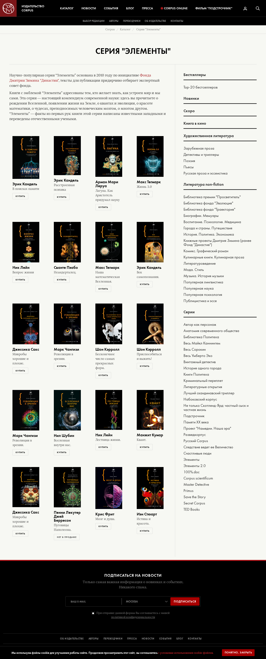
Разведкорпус (194, 435)
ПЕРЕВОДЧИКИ (113, 638)
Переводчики (131, 21)
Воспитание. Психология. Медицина (212, 222)
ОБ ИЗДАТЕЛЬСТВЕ (72, 638)
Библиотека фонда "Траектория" (209, 209)
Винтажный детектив (199, 362)
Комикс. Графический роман (205, 251)
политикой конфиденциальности (133, 617)
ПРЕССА (132, 638)
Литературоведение (199, 263)
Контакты (177, 21)
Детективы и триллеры (201, 154)
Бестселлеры (194, 75)
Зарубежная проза (198, 148)
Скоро (189, 111)
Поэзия (189, 161)
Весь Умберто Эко (197, 356)
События (111, 8)
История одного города (202, 368)
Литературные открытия (202, 387)
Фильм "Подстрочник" (213, 8)
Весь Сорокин (194, 349)
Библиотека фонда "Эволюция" (208, 203)
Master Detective (196, 484)
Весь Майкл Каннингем (201, 343)
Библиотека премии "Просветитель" (212, 197)
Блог (130, 8)
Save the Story (194, 497)
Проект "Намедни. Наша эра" (207, 428)
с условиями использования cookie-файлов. (186, 653)
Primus (188, 491)
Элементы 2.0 (194, 466)
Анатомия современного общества (211, 331)
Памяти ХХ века (196, 422)
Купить (20, 196)
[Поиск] (258, 8)
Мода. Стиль (193, 270)
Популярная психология (202, 295)
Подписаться (185, 601)
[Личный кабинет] (245, 8)
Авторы (113, 21)
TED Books (191, 509)
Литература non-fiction (203, 184)
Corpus (110, 29)
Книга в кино (194, 123)
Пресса (147, 8)
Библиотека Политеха (201, 337)
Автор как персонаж (199, 324)
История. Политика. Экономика (208, 234)
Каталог (67, 8)
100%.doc (191, 472)
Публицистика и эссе (200, 301)
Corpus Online (175, 8)
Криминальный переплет (203, 381)
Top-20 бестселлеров (200, 87)
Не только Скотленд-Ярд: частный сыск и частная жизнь (216, 407)
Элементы (191, 459)
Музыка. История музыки (203, 276)
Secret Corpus (194, 503)
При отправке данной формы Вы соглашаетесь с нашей (133, 615)
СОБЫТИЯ (165, 638)
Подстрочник (193, 416)
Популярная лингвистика (203, 282)
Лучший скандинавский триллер (208, 393)
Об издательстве (155, 21)
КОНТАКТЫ (195, 638)
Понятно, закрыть (238, 652)
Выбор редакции (94, 21)
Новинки (191, 98)
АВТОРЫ (94, 638)
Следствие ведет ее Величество (208, 447)
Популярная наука (198, 288)
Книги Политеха (196, 374)
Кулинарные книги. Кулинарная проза (213, 257)
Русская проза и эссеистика (205, 173)
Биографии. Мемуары (201, 216)
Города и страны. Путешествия (207, 228)
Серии (189, 312)
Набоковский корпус (200, 399)
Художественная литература (208, 136)
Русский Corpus (195, 441)
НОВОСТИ (148, 638)
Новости (88, 8)
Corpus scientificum (198, 478)
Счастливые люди (197, 453)
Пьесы (188, 167)
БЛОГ (179, 638)
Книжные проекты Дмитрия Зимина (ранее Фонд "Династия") (217, 243)
